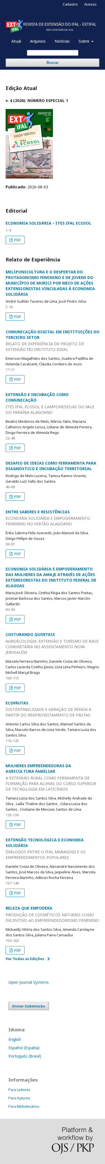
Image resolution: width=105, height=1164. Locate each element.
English (14, 1039)
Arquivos (38, 41)
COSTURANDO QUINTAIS (52, 643)
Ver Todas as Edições (25, 958)
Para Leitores (19, 1089)
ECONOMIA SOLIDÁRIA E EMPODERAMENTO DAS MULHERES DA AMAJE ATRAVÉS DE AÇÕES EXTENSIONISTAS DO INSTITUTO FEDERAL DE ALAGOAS (51, 577)
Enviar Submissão (28, 1006)
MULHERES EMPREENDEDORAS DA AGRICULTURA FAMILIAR (51, 777)
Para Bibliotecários (23, 1106)
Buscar (52, 62)
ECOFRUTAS (48, 709)
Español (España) (23, 1047)
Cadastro (70, 4)
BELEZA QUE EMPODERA (52, 914)
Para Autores (19, 1097)
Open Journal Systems (28, 982)
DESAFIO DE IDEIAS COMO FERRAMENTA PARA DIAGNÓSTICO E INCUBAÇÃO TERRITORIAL (51, 465)
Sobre (84, 41)
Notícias (62, 41)
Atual (16, 41)
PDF (17, 239)
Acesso (90, 4)
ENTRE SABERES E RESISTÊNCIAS (48, 518)
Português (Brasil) (24, 1056)
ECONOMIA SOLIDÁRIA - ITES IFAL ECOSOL (48, 223)
